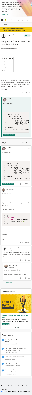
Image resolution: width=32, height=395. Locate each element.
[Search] (19, 20)
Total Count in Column (11, 363)
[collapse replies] (16, 146)
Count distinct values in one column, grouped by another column (15, 349)
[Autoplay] (13, 327)
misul (13, 359)
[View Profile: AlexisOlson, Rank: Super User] (4, 148)
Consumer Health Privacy (23, 391)
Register (23, 20)
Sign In (28, 20)
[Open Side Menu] (2, 20)
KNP (7, 189)
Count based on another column (14, 357)
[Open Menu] (29, 24)
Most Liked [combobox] (26, 143)
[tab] (15, 327)
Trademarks (4, 389)
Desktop (5, 24)
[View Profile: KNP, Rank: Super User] (3, 190)
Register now (5, 14)
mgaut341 (14, 344)
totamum (15, 374)
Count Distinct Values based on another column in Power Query (16, 371)
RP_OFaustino (16, 365)
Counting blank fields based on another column (16, 340)
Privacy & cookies (15, 385)
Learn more (21, 30)
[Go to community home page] (11, 20)
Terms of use (25, 385)
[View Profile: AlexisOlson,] (4, 100)
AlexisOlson (10, 99)
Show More (9, 282)
